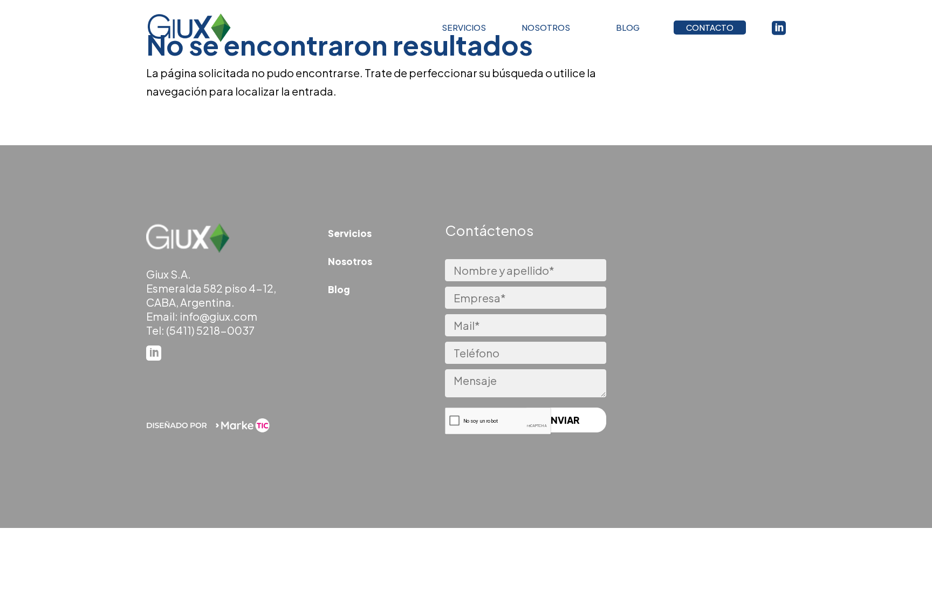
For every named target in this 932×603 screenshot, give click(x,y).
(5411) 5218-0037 (210, 330)
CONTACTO (710, 27)
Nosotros (350, 261)
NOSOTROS (546, 27)
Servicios (350, 233)
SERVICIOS (464, 27)
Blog (339, 289)
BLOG (628, 27)
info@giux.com (218, 316)
